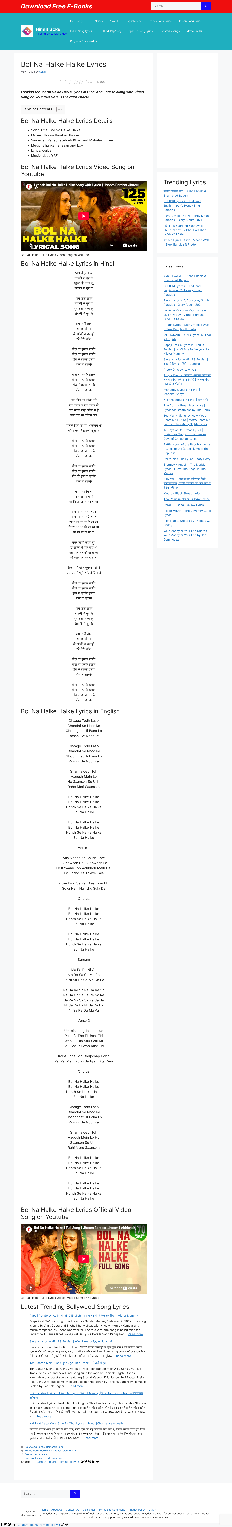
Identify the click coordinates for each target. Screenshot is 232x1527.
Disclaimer (89, 1509)
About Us (57, 1509)
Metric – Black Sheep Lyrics (182, 493)
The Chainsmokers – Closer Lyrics (187, 499)
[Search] (206, 6)
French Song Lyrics (160, 21)
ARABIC (114, 21)
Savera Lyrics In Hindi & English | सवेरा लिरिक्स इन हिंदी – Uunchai (71, 1341)
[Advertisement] (187, 111)
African (98, 21)
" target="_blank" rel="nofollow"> (57, 1461)
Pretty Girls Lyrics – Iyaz (180, 369)
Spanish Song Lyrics (140, 31)
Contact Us (72, 1509)
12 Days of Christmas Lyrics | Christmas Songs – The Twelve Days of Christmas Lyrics (185, 434)
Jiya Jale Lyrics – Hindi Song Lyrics (44, 1458)
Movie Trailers (195, 31)
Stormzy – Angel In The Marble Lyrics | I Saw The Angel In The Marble (185, 469)
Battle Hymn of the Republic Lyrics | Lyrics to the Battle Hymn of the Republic (187, 449)
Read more (135, 1334)
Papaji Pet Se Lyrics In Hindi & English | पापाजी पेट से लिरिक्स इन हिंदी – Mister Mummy (84, 1315)
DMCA (152, 1509)
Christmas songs (169, 31)
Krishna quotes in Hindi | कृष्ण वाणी (186, 399)
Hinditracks (48, 29)
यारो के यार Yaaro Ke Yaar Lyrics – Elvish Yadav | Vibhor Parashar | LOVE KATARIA (185, 230)
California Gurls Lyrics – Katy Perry (187, 459)
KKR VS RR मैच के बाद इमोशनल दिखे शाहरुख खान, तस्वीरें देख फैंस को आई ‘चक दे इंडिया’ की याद (187, 483)
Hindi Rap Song (112, 31)
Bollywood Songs (35, 1446)
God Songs (76, 21)
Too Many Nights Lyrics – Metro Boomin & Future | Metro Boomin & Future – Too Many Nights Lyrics (187, 420)
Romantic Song (55, 1446)
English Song (134, 21)
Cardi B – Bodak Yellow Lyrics (184, 505)
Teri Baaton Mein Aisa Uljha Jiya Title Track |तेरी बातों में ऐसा (68, 1363)
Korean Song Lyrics (189, 21)
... (22, 1470)
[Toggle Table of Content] (57, 109)
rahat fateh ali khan (66, 1450)
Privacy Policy (137, 1509)
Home (44, 1509)
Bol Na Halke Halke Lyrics (39, 1450)
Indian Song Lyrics (81, 31)
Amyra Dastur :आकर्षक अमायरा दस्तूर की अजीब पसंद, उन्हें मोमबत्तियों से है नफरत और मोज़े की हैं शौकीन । (187, 380)
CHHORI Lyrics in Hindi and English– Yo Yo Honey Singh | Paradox (183, 206)
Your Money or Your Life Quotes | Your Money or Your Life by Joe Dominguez (186, 535)
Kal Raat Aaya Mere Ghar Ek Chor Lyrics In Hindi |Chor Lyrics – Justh (76, 1423)
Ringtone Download (82, 41)
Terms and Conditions (112, 1509)
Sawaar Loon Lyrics (36, 1454)
